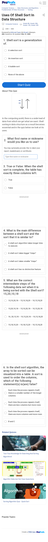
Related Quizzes (9, 432)
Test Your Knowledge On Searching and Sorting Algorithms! (21, 455)
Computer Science (11, 24)
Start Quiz (24, 85)
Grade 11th (26, 25)
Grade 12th (34, 25)
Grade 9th (26, 23)
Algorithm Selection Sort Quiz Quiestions (18, 479)
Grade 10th (34, 23)
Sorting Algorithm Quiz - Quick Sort (16, 501)
